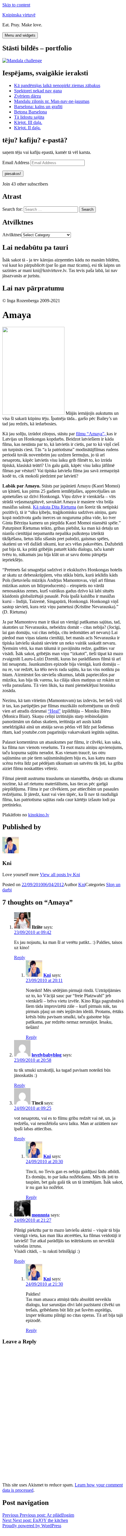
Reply (19, 957)
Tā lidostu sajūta (29, 117)
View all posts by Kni (60, 874)
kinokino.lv (38, 814)
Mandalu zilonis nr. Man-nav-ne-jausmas (51, 101)
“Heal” (54, 710)
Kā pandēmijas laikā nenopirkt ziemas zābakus (57, 85)
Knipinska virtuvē (18, 14)
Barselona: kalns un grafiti (38, 106)
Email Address (16, 162)
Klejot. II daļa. (27, 127)
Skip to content (16, 4)
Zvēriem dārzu (27, 96)
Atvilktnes (11, 234)
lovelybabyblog (47, 1054)
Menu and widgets (20, 35)
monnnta (41, 1214)
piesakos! (13, 173)
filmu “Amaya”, (91, 433)
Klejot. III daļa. (28, 122)
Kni (81, 884)
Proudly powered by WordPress (31, 1525)
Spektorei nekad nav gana (38, 90)
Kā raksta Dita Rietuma (54, 506)
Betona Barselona (30, 111)
